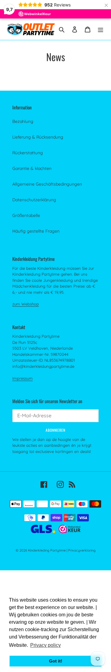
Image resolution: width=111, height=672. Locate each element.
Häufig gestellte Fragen (36, 231)
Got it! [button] (55, 660)
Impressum (22, 378)
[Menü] (100, 29)
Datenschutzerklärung (34, 199)
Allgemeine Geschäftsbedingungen (47, 184)
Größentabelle (26, 215)
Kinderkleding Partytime (47, 550)
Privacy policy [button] (45, 645)
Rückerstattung (27, 152)
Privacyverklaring (82, 550)
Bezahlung (22, 121)
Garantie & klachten (31, 168)
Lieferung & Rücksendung (37, 137)
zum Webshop (25, 303)
